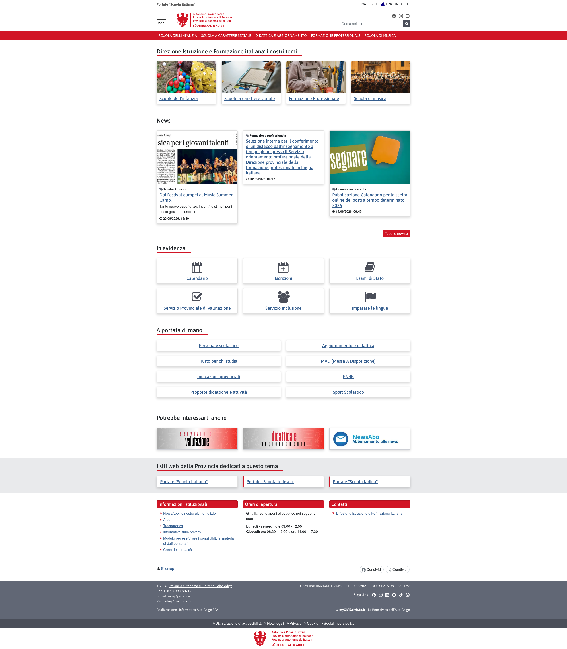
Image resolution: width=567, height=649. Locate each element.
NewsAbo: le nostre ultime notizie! (190, 513)
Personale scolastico (219, 345)
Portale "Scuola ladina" (355, 481)
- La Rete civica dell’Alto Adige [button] (374, 610)
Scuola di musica (380, 35)
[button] (394, 15)
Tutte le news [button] (395, 233)
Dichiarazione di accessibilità (238, 623)
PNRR (348, 376)
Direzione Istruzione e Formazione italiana (369, 513)
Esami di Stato (370, 278)
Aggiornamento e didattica (348, 345)
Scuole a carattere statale (249, 98)
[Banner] (197, 438)
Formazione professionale (336, 35)
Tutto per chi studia (218, 361)
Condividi (374, 569)
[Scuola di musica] (380, 76)
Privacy (295, 623)
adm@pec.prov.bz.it (179, 601)
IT (363, 4)
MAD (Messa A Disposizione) (348, 361)
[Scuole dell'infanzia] (186, 76)
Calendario (197, 278)
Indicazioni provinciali (218, 376)
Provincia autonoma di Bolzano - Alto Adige (200, 586)
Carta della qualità (177, 549)
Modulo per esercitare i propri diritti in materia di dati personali (198, 541)
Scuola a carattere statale (226, 35)
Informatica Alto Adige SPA (198, 610)
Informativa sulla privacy (182, 531)
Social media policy (339, 623)
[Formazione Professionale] (316, 76)
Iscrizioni (283, 278)
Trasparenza (173, 525)
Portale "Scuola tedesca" (270, 481)
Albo (167, 519)
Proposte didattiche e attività (218, 392)
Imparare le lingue (370, 308)
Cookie (312, 623)
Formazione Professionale (314, 98)
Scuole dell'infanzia (178, 98)
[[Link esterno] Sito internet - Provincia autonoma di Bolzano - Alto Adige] (204, 20)
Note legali (275, 623)
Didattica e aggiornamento (281, 35)
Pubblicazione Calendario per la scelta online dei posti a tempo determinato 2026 (369, 200)
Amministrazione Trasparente (326, 586)
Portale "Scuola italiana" (184, 481)
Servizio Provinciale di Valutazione (197, 308)
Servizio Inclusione (283, 308)
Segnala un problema (392, 586)
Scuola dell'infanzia (178, 35)
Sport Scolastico (348, 392)
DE (373, 4)
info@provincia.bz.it (183, 596)
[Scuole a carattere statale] (251, 76)
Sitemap (167, 568)
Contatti (363, 586)
